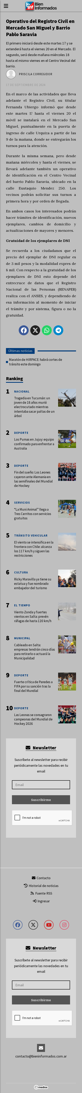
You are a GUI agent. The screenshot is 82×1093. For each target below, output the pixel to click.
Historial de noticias (43, 885)
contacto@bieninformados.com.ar (41, 1056)
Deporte (21, 433)
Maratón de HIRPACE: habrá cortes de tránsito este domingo (35, 361)
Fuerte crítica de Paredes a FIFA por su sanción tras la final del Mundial (33, 686)
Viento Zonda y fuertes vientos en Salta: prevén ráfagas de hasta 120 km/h (32, 616)
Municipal (22, 638)
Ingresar (43, 901)
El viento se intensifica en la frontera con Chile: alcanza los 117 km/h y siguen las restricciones (33, 549)
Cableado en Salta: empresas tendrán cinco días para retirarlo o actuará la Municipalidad (34, 652)
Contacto (43, 878)
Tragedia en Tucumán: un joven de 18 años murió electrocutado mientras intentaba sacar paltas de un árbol (34, 407)
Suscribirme (41, 799)
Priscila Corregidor (35, 74)
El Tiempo (22, 605)
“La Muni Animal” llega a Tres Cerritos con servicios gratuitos (32, 513)
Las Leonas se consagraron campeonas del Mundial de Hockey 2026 (33, 719)
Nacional (22, 391)
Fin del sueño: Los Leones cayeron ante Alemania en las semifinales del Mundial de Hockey (33, 479)
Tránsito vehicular (31, 535)
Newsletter (44, 748)
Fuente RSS (43, 893)
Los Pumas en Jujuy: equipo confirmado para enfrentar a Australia (34, 443)
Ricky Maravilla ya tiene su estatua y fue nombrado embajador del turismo (32, 583)
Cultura (21, 572)
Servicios (22, 502)
